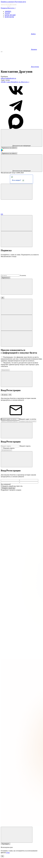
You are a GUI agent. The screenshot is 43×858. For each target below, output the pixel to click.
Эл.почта (23, 275)
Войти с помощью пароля (9, 421)
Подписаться (6, 277)
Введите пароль (25, 446)
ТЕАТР (7, 13)
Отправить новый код (8, 488)
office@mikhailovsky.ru (8, 78)
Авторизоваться (6, 450)
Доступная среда (20, 2)
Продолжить (5, 370)
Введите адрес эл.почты (28, 419)
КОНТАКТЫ (9, 17)
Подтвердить (6, 844)
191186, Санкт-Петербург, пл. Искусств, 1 (15, 82)
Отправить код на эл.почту (27, 421)
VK (10, 395)
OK (3, 297)
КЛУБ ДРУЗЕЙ (10, 15)
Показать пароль (8, 448)
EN (2, 214)
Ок (2, 856)
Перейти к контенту (7, 2)
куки (8, 852)
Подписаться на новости (9, 148)
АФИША (8, 11)
